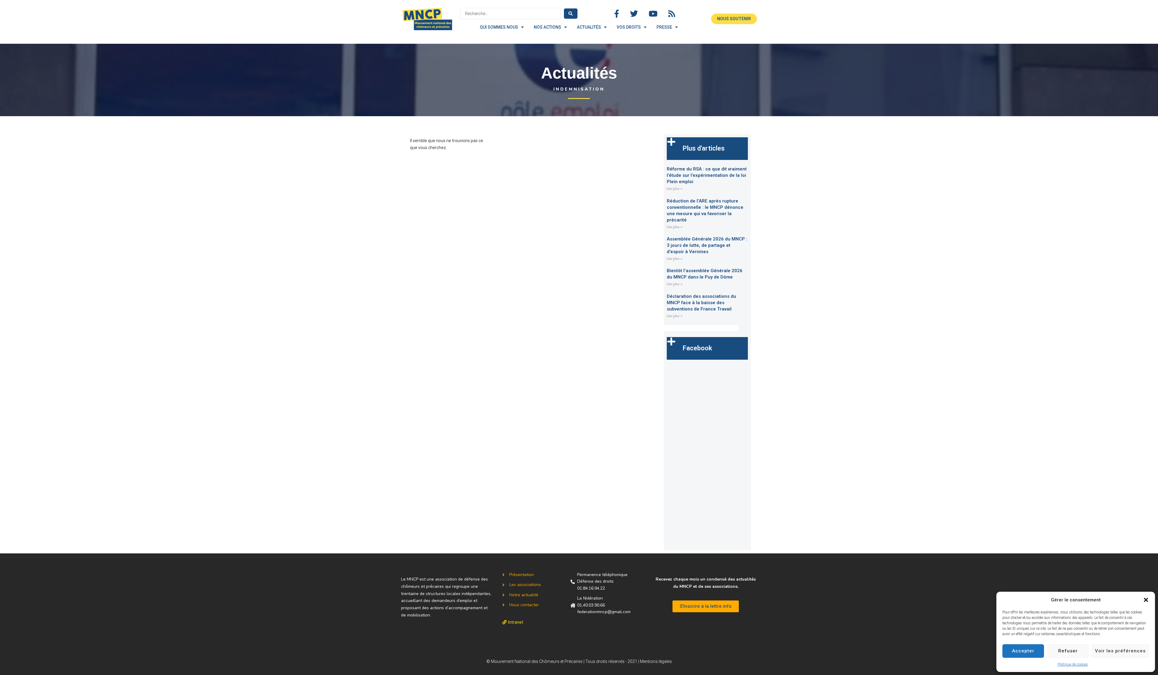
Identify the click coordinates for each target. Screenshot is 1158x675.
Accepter (1023, 651)
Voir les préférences (1120, 651)
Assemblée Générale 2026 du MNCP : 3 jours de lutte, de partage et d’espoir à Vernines (707, 245)
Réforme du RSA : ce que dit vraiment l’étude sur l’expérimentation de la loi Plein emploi (707, 175)
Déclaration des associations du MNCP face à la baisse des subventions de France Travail (701, 303)
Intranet (515, 622)
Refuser (1068, 651)
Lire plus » (674, 189)
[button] (1146, 600)
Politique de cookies (1073, 664)
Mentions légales (656, 661)
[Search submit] (570, 13)
